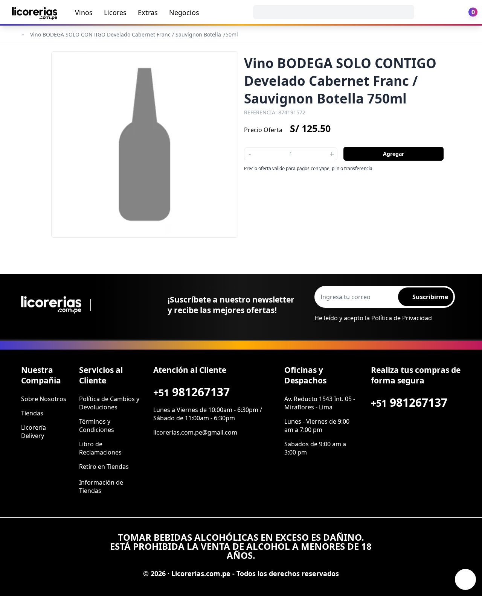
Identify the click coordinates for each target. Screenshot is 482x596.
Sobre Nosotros (43, 399)
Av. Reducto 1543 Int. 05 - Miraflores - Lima (319, 403)
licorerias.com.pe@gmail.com (195, 432)
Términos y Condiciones (96, 425)
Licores (115, 12)
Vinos (84, 12)
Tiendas (32, 413)
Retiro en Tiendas (104, 466)
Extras (148, 12)
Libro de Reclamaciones (100, 448)
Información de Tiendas (101, 486)
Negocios (184, 12)
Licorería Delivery (33, 431)
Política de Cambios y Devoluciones (109, 403)
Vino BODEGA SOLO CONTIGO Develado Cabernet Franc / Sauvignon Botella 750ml (134, 34)
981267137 (191, 392)
